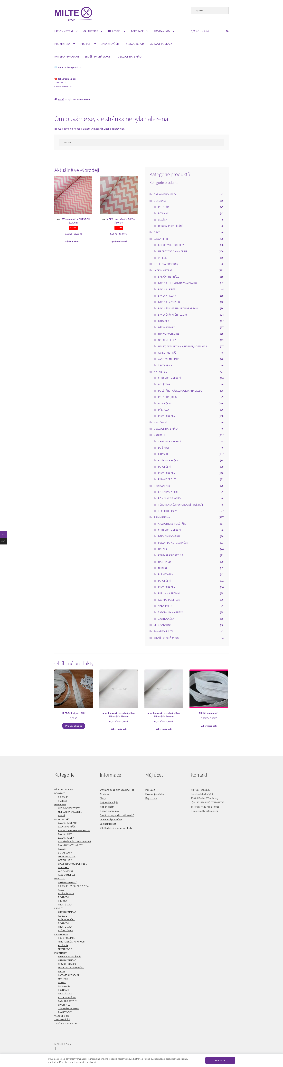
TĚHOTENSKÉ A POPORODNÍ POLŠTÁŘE (181, 504)
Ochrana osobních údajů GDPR (117, 789)
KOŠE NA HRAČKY (168, 460)
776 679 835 (60, 82)
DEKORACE (137, 31)
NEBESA (162, 568)
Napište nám (107, 806)
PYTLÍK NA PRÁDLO (169, 593)
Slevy (103, 798)
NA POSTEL (114, 31)
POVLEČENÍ (164, 403)
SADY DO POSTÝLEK (169, 599)
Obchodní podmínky (111, 819)
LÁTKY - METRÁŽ (163, 270)
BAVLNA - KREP (166, 289)
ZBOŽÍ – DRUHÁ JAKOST (98, 56)
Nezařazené (160, 422)
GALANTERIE (90, 31)
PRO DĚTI (85, 43)
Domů (61, 99)
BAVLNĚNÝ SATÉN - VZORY (172, 314)
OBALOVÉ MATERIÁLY (130, 56)
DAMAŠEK (163, 321)
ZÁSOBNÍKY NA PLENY (170, 612)
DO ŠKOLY (163, 447)
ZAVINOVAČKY (166, 618)
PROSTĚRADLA (166, 416)
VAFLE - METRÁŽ (167, 352)
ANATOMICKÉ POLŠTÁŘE (172, 523)
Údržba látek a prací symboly (116, 828)
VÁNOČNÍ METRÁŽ (168, 359)
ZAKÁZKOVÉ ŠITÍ (110, 43)
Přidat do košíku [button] (73, 725)
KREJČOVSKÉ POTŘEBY (171, 245)
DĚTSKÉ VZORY (166, 327)
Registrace (151, 798)
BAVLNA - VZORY (167, 295)
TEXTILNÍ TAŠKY (167, 511)
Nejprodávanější (109, 802)
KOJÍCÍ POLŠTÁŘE (168, 492)
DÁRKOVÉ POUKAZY (161, 43)
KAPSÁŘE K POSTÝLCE (170, 555)
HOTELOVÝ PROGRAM (66, 56)
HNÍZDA (162, 549)
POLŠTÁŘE (164, 207)
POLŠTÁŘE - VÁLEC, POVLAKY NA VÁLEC (180, 390)
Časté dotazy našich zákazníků (117, 815)
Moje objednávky (154, 794)
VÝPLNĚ (162, 257)
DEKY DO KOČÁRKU (169, 536)
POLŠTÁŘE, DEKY (167, 397)
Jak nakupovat (108, 823)
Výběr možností (73, 241)
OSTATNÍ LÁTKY (167, 340)
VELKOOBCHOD (135, 43)
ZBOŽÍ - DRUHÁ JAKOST (167, 637)
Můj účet (150, 789)
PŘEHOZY (163, 409)
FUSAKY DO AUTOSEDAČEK (173, 542)
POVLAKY (163, 213)
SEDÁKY (162, 219)
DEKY (157, 232)
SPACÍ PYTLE (165, 606)
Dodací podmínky (109, 811)
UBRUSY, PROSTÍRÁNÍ (170, 226)
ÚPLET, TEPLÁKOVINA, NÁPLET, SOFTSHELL (182, 346)
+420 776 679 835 (210, 806)
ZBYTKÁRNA (165, 365)
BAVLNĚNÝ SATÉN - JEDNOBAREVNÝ (178, 308)
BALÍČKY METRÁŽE (168, 276)
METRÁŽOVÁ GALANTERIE (173, 251)
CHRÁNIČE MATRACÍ (169, 378)
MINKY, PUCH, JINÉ (168, 333)
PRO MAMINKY (162, 31)
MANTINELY (164, 561)
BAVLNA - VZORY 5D (169, 302)
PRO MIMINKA (62, 43)
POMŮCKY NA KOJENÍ (170, 498)
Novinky (104, 794)
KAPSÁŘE (163, 454)
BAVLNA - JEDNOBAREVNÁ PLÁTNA (178, 283)
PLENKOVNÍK (165, 574)
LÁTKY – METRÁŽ (63, 31)
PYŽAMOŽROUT (167, 479)
